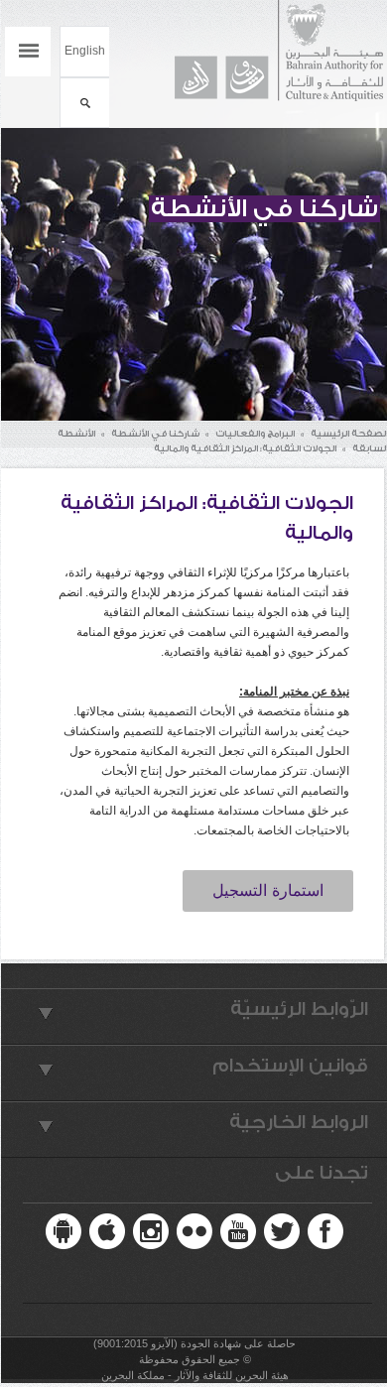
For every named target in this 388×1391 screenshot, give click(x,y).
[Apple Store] (107, 1231)
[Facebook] (325, 1231)
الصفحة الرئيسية (349, 434)
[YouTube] (238, 1231)
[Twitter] (282, 1231)
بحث (85, 102)
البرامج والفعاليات (255, 434)
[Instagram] (151, 1231)
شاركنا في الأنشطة (155, 434)
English (85, 51)
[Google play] (63, 1231)
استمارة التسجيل (267, 890)
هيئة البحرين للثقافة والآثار (269, 51)
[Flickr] (194, 1231)
